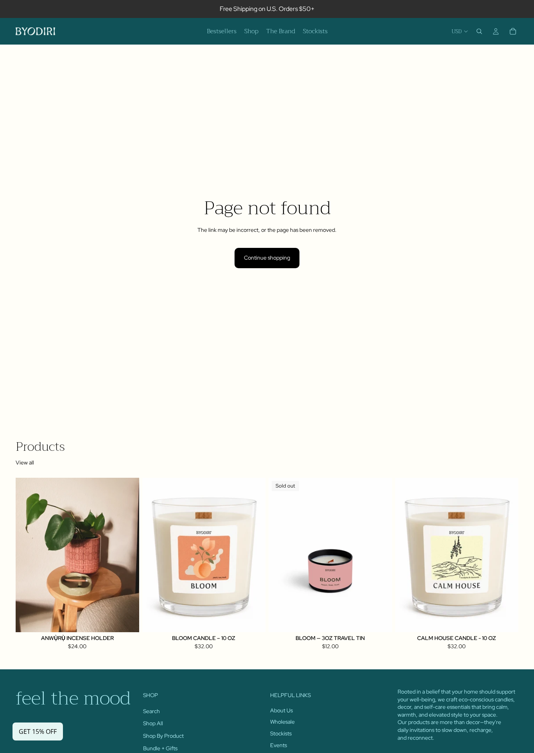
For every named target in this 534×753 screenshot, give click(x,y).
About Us (281, 710)
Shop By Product (163, 735)
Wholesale (282, 721)
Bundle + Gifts (160, 747)
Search (151, 711)
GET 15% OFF (38, 731)
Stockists (281, 733)
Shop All (153, 723)
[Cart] (512, 31)
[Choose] (127, 620)
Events (278, 744)
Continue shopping (267, 257)
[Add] (253, 620)
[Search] (479, 31)
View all (25, 462)
